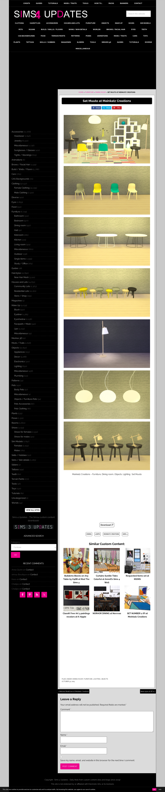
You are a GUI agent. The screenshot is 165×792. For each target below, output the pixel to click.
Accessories (17, 132)
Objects (104, 679)
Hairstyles (16, 273)
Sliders (15, 465)
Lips (16, 328)
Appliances (19, 352)
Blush (17, 309)
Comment (65, 709)
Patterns (15, 380)
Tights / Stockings (23, 155)
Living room (20, 244)
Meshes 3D (17, 338)
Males (17, 450)
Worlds (15, 503)
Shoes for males (22, 436)
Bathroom (19, 216)
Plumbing (18, 376)
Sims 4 (125, 534)
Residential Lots (21, 291)
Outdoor (18, 254)
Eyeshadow (19, 319)
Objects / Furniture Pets (25, 399)
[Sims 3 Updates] (33, 527)
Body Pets (19, 389)
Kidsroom (18, 235)
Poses (14, 418)
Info (160, 789)
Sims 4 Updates (52, 15)
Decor (17, 357)
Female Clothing (22, 188)
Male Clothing (20, 192)
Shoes (15, 427)
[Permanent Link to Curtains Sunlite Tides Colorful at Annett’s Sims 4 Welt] (107, 572)
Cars (14, 174)
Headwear (19, 136)
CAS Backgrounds (20, 179)
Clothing (15, 183)
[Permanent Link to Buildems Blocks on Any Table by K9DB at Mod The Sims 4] (76, 572)
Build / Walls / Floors (22, 169)
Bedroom (18, 220)
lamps (97, 534)
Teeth (14, 474)
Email (63, 746)
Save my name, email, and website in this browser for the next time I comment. (97, 760)
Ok (154, 789)
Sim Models (17, 441)
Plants (14, 413)
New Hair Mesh (21, 277)
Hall (16, 230)
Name (63, 735)
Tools (14, 484)
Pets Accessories (22, 404)
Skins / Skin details (20, 460)
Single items (20, 259)
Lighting (96, 679)
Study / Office (21, 263)
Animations (17, 160)
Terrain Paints (18, 479)
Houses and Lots (20, 282)
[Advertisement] (82, 71)
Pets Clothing (20, 408)
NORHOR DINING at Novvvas (107, 613)
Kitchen (17, 240)
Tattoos (15, 469)
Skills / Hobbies (19, 455)
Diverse (15, 197)
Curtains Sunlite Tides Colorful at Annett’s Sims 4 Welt (107, 579)
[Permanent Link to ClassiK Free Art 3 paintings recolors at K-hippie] (76, 610)
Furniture (89, 92)
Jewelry (18, 141)
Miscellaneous (21, 145)
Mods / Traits (18, 343)
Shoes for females (22, 432)
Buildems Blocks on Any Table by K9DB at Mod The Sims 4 (76, 579)
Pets (14, 385)
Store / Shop (20, 296)
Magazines (17, 300)
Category (15, 542)
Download (106, 525)
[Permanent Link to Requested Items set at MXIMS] (137, 572)
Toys (14, 488)
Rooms (15, 423)
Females (18, 445)
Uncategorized (19, 498)
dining (88, 534)
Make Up (16, 305)
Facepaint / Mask (22, 324)
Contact (30, 570)
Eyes (14, 202)
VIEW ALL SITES (33, 510)
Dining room (100, 92)
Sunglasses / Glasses (24, 150)
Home (81, 92)
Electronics (19, 361)
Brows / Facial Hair (21, 164)
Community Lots (22, 286)
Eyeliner (18, 314)
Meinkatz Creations (111, 534)
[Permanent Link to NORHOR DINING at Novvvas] (107, 610)
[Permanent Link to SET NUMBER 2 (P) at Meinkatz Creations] (137, 610)
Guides (15, 268)
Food (14, 207)
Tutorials (16, 493)
